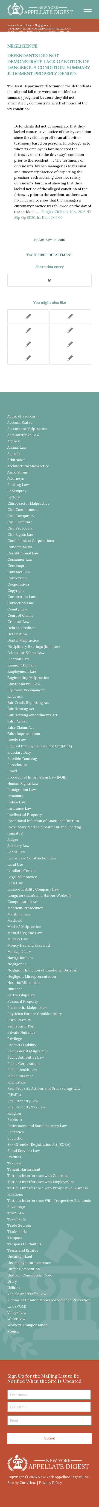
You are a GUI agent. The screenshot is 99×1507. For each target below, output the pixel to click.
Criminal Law (18, 621)
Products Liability (21, 1045)
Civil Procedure (20, 528)
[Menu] (85, 9)
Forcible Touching (22, 758)
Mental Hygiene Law (24, 933)
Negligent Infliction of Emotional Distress (42, 970)
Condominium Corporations (30, 541)
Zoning (13, 1331)
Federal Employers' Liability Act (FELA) (39, 746)
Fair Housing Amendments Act (32, 715)
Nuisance (15, 989)
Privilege (14, 1038)
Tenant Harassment (24, 1169)
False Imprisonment (24, 733)
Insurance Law (19, 808)
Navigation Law (20, 958)
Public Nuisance (20, 1076)
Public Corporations (23, 1063)
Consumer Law (19, 559)
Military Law (17, 939)
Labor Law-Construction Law (31, 858)
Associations (17, 472)
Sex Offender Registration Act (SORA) (38, 1144)
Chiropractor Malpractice (28, 503)
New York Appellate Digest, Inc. (64, 1477)
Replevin (14, 1119)
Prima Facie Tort (21, 1026)
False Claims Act (20, 727)
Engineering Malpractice (28, 677)
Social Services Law (23, 1151)
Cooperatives (18, 584)
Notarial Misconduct (24, 982)
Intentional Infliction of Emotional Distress (43, 821)
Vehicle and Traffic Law (26, 1294)
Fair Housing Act (20, 709)
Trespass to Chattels (24, 1244)
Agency (13, 441)
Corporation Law (21, 597)
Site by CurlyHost (21, 1482)
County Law (17, 609)
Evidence (15, 696)
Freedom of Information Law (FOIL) (37, 777)
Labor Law (16, 852)
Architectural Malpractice (28, 466)
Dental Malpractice (23, 640)
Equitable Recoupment (26, 690)
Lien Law (15, 883)
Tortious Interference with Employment (40, 1182)
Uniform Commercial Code (29, 1275)
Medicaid (14, 920)
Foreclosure (17, 765)
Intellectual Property (24, 814)
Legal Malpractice (22, 877)
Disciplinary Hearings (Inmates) (33, 646)
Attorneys (15, 478)
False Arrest (17, 721)
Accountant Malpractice (27, 428)
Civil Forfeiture (19, 522)
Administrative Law (23, 435)
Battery (13, 497)
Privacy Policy (50, 1482)
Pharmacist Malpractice (27, 1007)
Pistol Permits (19, 1020)
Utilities (13, 1287)
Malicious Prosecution (25, 908)
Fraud (12, 771)
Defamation (17, 634)
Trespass (14, 1238)
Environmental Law (23, 684)
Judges (12, 839)
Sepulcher (15, 1138)
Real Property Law (22, 1101)
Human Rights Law (22, 783)
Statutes (14, 1157)
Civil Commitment (22, 509)
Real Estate (16, 1082)
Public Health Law (22, 1070)
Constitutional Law (23, 553)
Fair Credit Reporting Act (28, 702)
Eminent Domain (21, 665)
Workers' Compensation (27, 1325)
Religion (14, 1113)
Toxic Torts (16, 1219)
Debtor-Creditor (21, 628)
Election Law (18, 659)
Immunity (15, 796)
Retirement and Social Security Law (37, 1126)
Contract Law (18, 572)
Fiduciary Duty (19, 752)
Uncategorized (19, 1256)
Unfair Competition (23, 1269)
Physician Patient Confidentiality (34, 1014)
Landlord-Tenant (21, 870)
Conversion (17, 578)
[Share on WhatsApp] (49, 280)
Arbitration (16, 460)
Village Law (16, 1312)
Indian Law (16, 802)
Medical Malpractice (24, 926)
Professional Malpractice (28, 1051)
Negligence (22, 46)
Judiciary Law (18, 846)
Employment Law (22, 671)
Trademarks (17, 1231)
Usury (12, 1281)
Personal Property (22, 1001)
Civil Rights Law (20, 534)
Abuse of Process (21, 416)
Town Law (15, 1213)
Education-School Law (25, 653)
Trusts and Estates (22, 1250)
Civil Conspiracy (20, 516)
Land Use (15, 864)
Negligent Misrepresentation (31, 976)
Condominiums (19, 547)
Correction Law (20, 603)
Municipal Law (19, 951)
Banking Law (18, 485)
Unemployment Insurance (29, 1263)
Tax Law (14, 1163)
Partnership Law (21, 995)
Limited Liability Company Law (33, 889)
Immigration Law (21, 790)
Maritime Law (18, 914)
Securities (15, 1132)
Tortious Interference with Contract (37, 1175)
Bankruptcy (16, 491)
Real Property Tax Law (26, 1107)
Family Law (16, 740)
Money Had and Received (28, 945)
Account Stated (19, 422)
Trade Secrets (19, 1225)
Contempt (15, 565)
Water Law (16, 1319)
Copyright (15, 590)
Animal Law (16, 447)
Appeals (13, 453)
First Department (55, 255)
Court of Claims (20, 615)
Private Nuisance (21, 1032)
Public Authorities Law (25, 1057)
